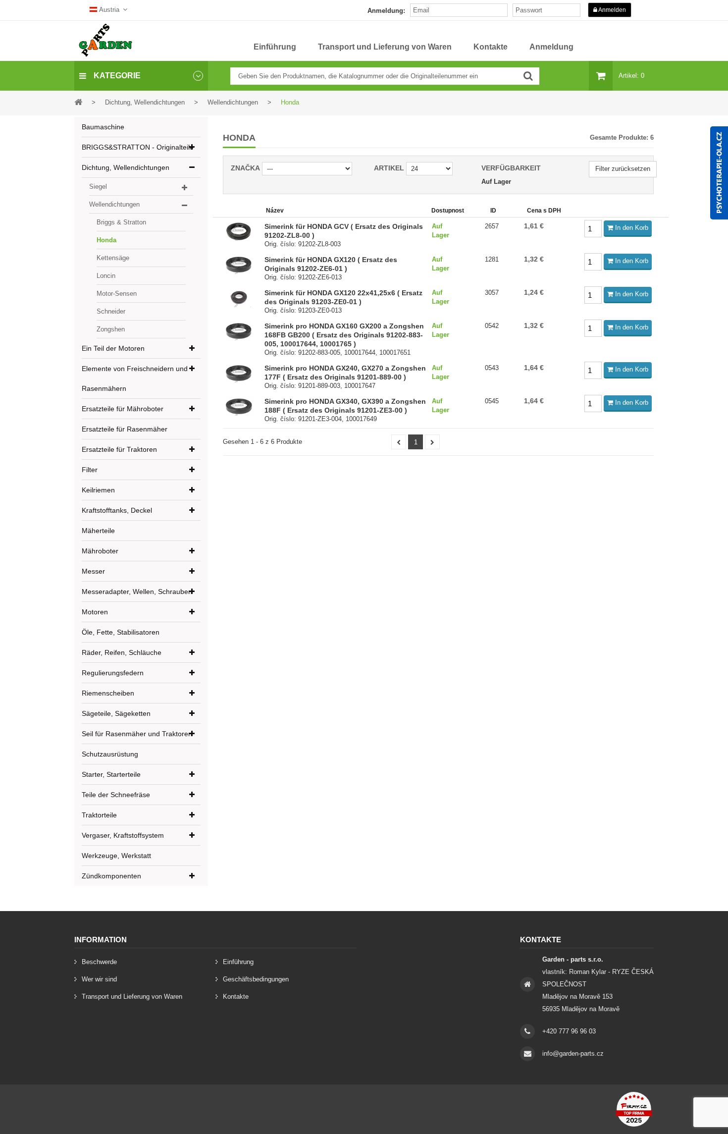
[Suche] (528, 76)
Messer (93, 571)
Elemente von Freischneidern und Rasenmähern (135, 378)
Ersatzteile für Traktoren (119, 449)
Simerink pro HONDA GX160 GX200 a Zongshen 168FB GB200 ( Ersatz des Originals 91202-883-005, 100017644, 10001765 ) (344, 335)
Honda (106, 240)
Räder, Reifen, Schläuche (121, 652)
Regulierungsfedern (113, 673)
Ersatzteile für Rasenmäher (124, 429)
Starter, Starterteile (111, 774)
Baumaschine (103, 127)
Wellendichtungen (114, 204)
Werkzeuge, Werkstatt (116, 856)
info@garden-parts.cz (573, 1053)
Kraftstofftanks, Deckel (117, 510)
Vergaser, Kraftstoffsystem (123, 835)
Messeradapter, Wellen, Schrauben (137, 591)
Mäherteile (98, 531)
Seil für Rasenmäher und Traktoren (137, 734)
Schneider (111, 311)
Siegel (98, 186)
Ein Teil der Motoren (113, 348)
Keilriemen (98, 490)
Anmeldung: (386, 10)
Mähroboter (100, 551)
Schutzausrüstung (110, 754)
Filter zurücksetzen (622, 168)
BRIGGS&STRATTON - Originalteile (138, 147)
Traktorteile (99, 815)
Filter (90, 470)
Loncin (106, 275)
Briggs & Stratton (121, 222)
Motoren (95, 612)
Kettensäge (113, 258)
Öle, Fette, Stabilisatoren (120, 632)
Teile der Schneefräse (116, 795)
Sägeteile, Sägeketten (116, 713)
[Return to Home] (78, 102)
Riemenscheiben (108, 693)
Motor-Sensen (117, 293)
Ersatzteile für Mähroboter (122, 409)
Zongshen (111, 329)
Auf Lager (496, 181)
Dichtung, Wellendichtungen (125, 167)
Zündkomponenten (111, 876)
